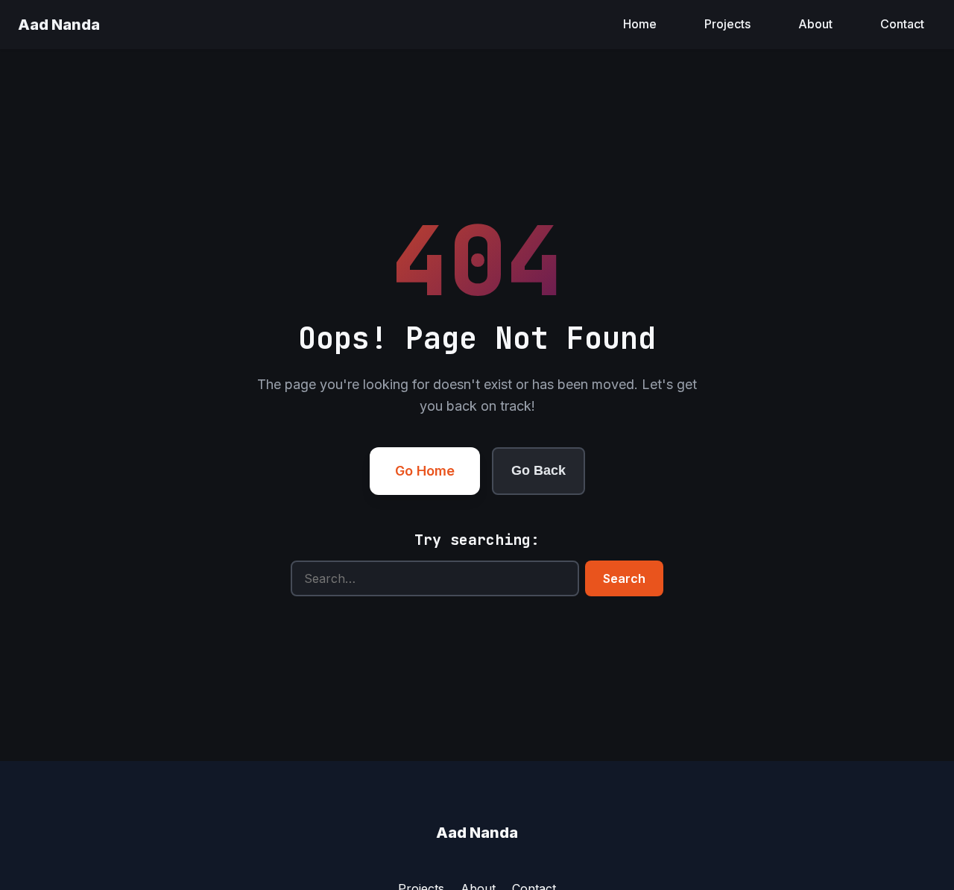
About (815, 23)
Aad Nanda (59, 25)
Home (640, 23)
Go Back (538, 470)
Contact (902, 23)
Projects (727, 23)
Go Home (425, 471)
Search (624, 578)
